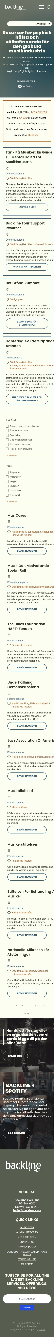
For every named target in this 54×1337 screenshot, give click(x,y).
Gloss (42, 1329)
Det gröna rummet (23, 283)
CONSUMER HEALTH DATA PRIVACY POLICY (27, 1253)
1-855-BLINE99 (39, 112)
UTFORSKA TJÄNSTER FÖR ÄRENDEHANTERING (27, 399)
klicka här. (33, 135)
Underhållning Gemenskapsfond (23, 685)
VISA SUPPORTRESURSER (27, 266)
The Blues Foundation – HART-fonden (28, 626)
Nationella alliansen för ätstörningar (28, 952)
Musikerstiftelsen (22, 844)
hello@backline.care (27, 1210)
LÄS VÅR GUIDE (27, 207)
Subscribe (27, 1308)
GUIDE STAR (27, 1227)
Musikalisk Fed (20, 790)
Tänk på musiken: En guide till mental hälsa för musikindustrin (29, 157)
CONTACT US (27, 1242)
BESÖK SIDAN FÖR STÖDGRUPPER (27, 323)
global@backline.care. (34, 71)
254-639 (22, 118)
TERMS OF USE (27, 1259)
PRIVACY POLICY (27, 1247)
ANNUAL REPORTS (27, 1232)
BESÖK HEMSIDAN (27, 551)
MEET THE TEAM (27, 1237)
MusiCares (16, 515)
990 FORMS (27, 1264)
